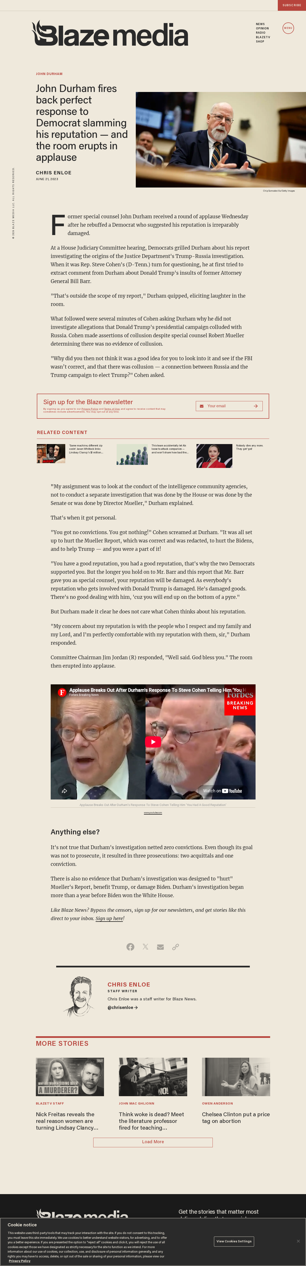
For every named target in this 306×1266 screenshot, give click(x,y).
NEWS (260, 24)
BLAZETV (263, 37)
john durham (49, 74)
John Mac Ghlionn (136, 1103)
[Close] (298, 1241)
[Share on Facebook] (130, 947)
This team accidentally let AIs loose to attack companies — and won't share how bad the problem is (169, 449)
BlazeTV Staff (50, 1103)
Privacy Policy (90, 409)
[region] (153, 1242)
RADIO (261, 33)
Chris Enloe (53, 173)
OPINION (262, 28)
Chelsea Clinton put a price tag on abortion (236, 1118)
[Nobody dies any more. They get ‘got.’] (214, 455)
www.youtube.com (153, 813)
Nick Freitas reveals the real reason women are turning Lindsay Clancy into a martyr (65, 1122)
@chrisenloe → (123, 1008)
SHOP (260, 41)
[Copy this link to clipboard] (176, 947)
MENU (288, 28)
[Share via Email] (160, 947)
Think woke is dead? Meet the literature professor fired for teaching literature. (151, 1122)
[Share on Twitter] (145, 947)
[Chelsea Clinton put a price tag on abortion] (236, 1076)
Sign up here (109, 918)
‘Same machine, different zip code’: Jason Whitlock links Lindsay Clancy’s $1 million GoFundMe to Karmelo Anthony (87, 449)
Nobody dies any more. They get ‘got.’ (249, 447)
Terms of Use (112, 409)
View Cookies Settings (234, 1241)
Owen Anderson (217, 1103)
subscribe (292, 5)
